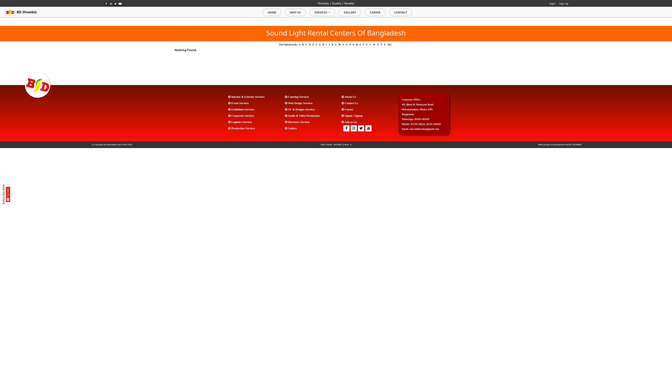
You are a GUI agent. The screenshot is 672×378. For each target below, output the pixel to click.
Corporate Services (242, 115)
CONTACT (400, 12)
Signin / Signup (353, 115)
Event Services (240, 103)
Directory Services (298, 122)
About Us (350, 96)
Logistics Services (241, 122)
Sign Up (563, 3)
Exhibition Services (242, 109)
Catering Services (298, 96)
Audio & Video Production (303, 115)
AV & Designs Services (301, 109)
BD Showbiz (27, 12)
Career (348, 109)
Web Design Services (300, 103)
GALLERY (350, 12)
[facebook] (346, 128)
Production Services (243, 128)
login (552, 3)
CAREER (375, 12)
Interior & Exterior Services (248, 96)
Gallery (292, 128)
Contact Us (351, 103)
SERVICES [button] (320, 12)
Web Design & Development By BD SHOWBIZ (560, 145)
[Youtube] (368, 128)
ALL (389, 44)
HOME (272, 12)
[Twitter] (354, 128)
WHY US (295, 12)
